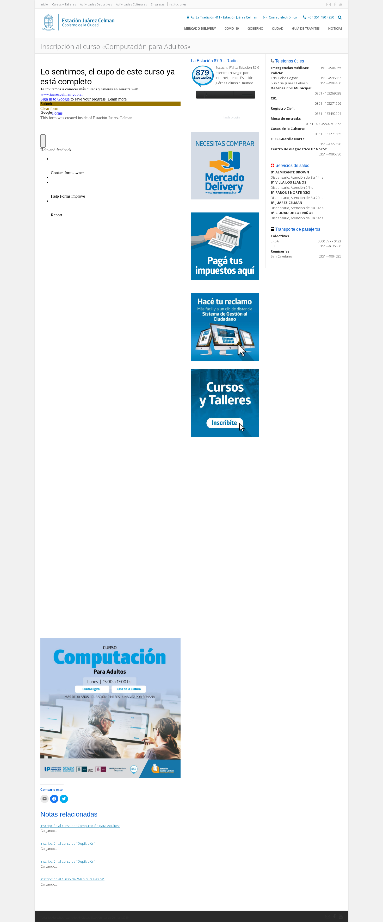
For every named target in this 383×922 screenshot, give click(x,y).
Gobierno (255, 28)
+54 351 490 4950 (321, 17)
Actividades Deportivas (96, 4)
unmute (237, 94)
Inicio (44, 4)
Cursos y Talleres (64, 4)
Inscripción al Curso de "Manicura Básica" (72, 879)
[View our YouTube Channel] (339, 4)
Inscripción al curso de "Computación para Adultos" (80, 825)
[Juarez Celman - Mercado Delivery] (225, 198)
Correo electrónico (283, 17)
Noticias (335, 28)
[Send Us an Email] (327, 4)
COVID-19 (232, 28)
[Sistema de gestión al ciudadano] (225, 359)
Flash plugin (230, 117)
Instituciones (177, 4)
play (200, 94)
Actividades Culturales (131, 4)
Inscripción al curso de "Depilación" (68, 843)
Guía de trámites (306, 28)
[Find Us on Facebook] (333, 4)
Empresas (157, 4)
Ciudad (277, 28)
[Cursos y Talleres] (225, 435)
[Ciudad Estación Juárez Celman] (78, 36)
